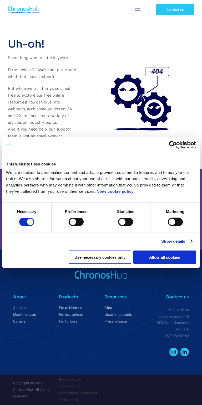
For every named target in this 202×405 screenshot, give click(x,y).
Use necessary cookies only (99, 257)
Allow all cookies (164, 257)
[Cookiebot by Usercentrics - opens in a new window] (173, 145)
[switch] (76, 222)
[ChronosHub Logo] (23, 8)
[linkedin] (184, 352)
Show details (173, 241)
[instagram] (173, 352)
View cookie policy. (117, 191)
